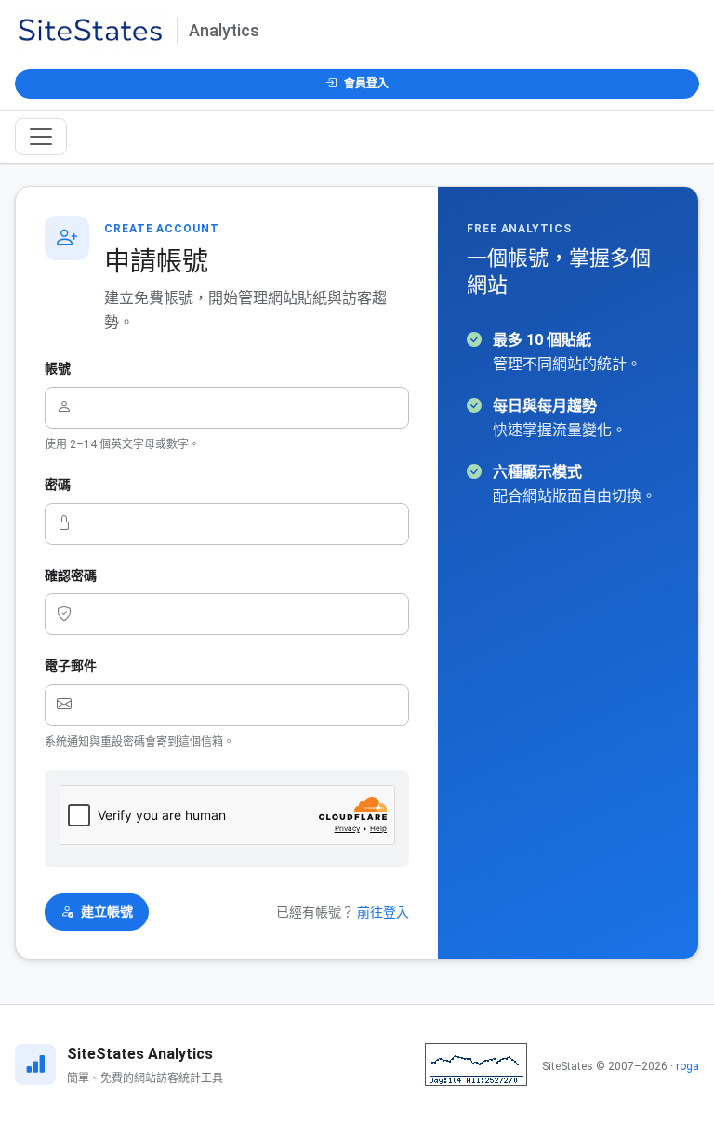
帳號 (58, 368)
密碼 (58, 484)
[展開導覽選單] (41, 136)
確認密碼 (71, 575)
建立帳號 (107, 911)
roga (687, 1066)
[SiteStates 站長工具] (476, 1064)
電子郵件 (71, 665)
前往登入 (383, 912)
